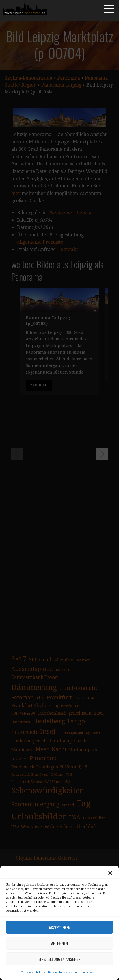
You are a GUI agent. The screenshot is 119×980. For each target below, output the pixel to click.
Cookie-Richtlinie (33, 972)
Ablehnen (59, 943)
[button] (110, 873)
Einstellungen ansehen (59, 959)
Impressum (90, 972)
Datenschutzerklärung (63, 972)
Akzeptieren (59, 927)
